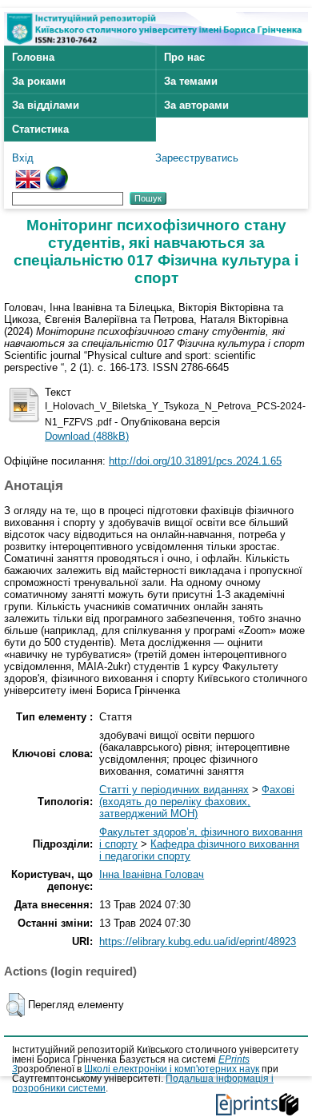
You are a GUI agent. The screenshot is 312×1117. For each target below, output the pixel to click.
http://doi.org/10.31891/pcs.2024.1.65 (195, 461)
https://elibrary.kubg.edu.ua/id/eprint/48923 (197, 941)
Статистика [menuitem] (40, 129)
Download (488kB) (87, 436)
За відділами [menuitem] (45, 105)
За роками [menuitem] (39, 81)
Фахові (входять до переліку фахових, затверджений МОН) (196, 802)
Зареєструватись (196, 158)
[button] (15, 1005)
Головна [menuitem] (33, 57)
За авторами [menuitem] (196, 105)
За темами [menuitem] (191, 81)
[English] (28, 172)
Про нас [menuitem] (184, 57)
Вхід (23, 158)
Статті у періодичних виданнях (174, 790)
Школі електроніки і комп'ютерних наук (171, 1069)
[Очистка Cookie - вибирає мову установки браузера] (57, 172)
